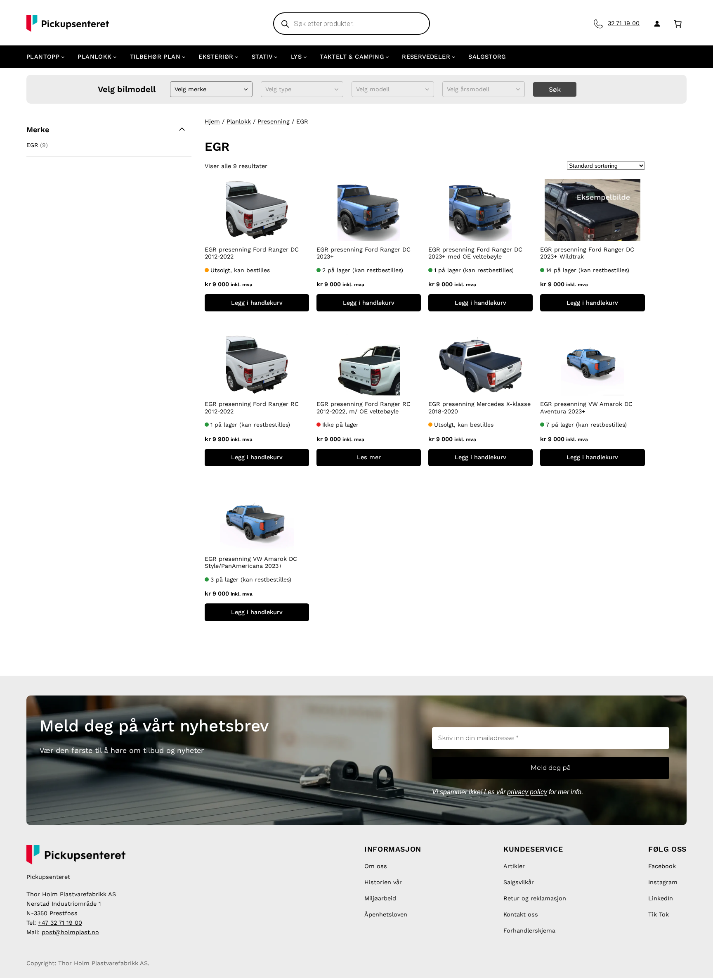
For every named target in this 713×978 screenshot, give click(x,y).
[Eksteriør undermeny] (236, 57)
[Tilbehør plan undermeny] (184, 57)
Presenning (273, 121)
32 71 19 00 (624, 23)
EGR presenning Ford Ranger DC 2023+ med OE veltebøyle (475, 253)
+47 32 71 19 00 (60, 922)
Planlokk (239, 121)
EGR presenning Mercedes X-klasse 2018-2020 (479, 407)
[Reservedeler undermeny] (454, 57)
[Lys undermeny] (305, 57)
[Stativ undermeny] (276, 57)
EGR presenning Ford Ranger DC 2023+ (363, 253)
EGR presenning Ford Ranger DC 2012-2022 (252, 253)
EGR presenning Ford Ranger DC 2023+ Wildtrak (587, 253)
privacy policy (527, 791)
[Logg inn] (655, 23)
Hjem (212, 121)
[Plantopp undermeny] (63, 57)
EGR (32, 145)
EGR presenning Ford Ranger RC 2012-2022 (252, 407)
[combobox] (176, 89)
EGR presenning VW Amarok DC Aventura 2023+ (586, 407)
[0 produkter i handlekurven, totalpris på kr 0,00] (678, 23)
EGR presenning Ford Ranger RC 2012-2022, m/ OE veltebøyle (363, 407)
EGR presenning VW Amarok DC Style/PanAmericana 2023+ (251, 562)
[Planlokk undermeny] (115, 57)
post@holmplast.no (70, 932)
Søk (555, 89)
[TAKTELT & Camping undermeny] (387, 57)
